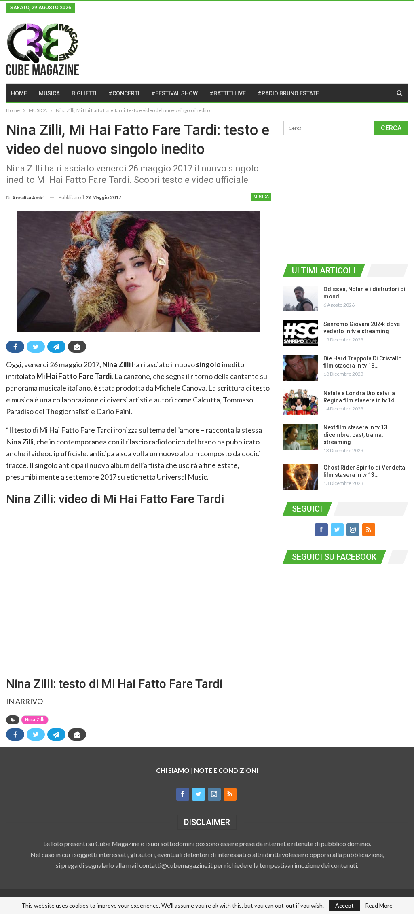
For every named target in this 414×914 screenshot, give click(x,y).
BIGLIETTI (84, 93)
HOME (19, 93)
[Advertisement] (345, 198)
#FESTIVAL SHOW (174, 93)
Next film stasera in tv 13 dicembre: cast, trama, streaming (355, 434)
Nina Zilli (34, 720)
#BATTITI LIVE (227, 93)
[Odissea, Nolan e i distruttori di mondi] (300, 298)
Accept (344, 905)
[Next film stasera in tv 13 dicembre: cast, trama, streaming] (300, 437)
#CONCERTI (123, 93)
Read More (379, 905)
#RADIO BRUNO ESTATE (288, 93)
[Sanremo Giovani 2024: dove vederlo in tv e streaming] (300, 333)
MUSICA (49, 93)
